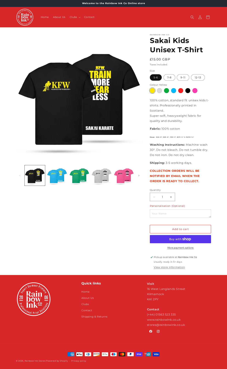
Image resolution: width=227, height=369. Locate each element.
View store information (169, 267)
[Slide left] (20, 175)
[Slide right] (139, 175)
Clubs (85, 304)
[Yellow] (152, 90)
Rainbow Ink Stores (35, 361)
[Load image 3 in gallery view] (79, 175)
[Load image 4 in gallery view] (101, 175)
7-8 (169, 77)
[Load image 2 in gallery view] (57, 175)
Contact (86, 310)
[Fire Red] (180, 90)
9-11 (183, 77)
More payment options (180, 247)
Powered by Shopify (57, 361)
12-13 (198, 77)
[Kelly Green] (166, 90)
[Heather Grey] (159, 90)
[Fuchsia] (194, 90)
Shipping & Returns (94, 316)
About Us (87, 298)
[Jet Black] (187, 90)
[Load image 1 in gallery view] (35, 175)
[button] (75, 17)
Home (85, 291)
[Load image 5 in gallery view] (124, 175)
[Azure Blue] (173, 90)
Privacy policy (78, 360)
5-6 (156, 77)
